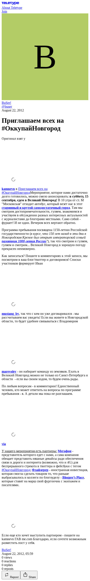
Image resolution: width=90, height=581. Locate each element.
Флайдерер (40, 470)
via (4, 444)
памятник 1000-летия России (24, 241)
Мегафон (64, 451)
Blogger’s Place (73, 477)
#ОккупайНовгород (16, 470)
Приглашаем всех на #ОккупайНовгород (25, 190)
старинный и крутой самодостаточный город (36, 207)
